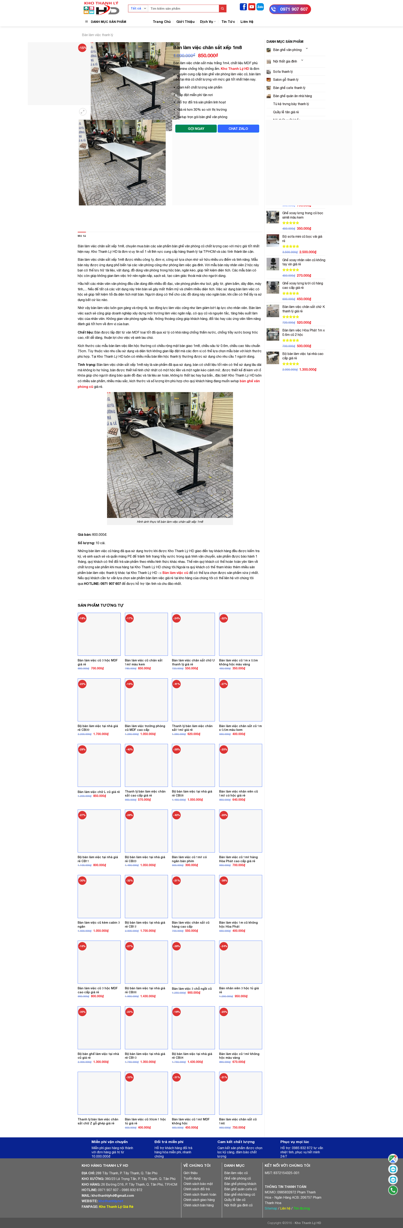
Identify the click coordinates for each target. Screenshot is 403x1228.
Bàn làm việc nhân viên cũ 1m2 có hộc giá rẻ (238, 819)
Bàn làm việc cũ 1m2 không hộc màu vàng (239, 1082)
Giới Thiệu (185, 21)
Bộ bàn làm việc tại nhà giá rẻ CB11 (98, 885)
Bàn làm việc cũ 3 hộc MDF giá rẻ (98, 688)
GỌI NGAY (196, 128)
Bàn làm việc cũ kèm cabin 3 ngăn (99, 950)
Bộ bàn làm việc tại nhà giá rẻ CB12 (145, 950)
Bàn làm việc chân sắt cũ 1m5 (238, 1147)
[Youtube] (251, 6)
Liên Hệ (247, 21)
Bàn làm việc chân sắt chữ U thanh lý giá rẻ (193, 688)
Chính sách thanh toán (199, 1220)
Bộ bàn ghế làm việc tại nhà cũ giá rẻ (98, 1082)
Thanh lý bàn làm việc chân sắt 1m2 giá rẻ (192, 754)
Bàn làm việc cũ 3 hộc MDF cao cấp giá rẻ (98, 1016)
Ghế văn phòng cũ (237, 1204)
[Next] (93, 135)
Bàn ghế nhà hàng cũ (239, 1220)
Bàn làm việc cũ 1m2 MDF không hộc (191, 1147)
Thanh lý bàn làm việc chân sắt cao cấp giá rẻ (145, 819)
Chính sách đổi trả (196, 1215)
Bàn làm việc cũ (236, 1199)
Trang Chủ (162, 21)
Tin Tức (228, 21)
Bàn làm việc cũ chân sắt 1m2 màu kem (143, 688)
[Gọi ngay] (393, 1190)
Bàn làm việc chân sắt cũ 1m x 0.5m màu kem (240, 754)
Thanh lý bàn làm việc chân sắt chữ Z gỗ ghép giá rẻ (98, 1147)
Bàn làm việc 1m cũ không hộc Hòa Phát (238, 950)
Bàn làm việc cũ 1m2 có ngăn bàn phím (189, 885)
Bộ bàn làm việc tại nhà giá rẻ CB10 (145, 1082)
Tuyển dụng (191, 1204)
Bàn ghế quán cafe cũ (240, 1215)
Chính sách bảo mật (198, 1210)
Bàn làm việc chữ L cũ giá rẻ (99, 818)
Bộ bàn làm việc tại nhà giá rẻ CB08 (192, 819)
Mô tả (82, 261)
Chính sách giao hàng (199, 1226)
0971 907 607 (294, 9)
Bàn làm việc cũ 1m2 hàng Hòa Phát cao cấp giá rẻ (238, 885)
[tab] (82, 262)
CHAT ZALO (238, 128)
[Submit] (222, 8)
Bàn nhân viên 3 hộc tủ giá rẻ (239, 1016)
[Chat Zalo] (393, 1169)
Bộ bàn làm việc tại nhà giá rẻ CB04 (192, 1082)
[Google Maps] (393, 1158)
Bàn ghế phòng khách (240, 1210)
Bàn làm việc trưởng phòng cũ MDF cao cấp (145, 754)
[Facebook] (243, 6)
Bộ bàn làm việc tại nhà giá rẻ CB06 (145, 1016)
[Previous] (80, 236)
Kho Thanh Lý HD (235, 68)
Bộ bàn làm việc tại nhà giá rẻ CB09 (98, 754)
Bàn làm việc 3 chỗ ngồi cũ (192, 1014)
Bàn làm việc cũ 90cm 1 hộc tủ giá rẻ (145, 1147)
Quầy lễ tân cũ (234, 1226)
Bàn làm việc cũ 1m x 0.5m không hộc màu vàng (238, 688)
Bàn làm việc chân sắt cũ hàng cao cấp (190, 950)
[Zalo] (260, 6)
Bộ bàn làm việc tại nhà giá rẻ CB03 (145, 885)
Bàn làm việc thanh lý (97, 35)
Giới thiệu (190, 1199)
